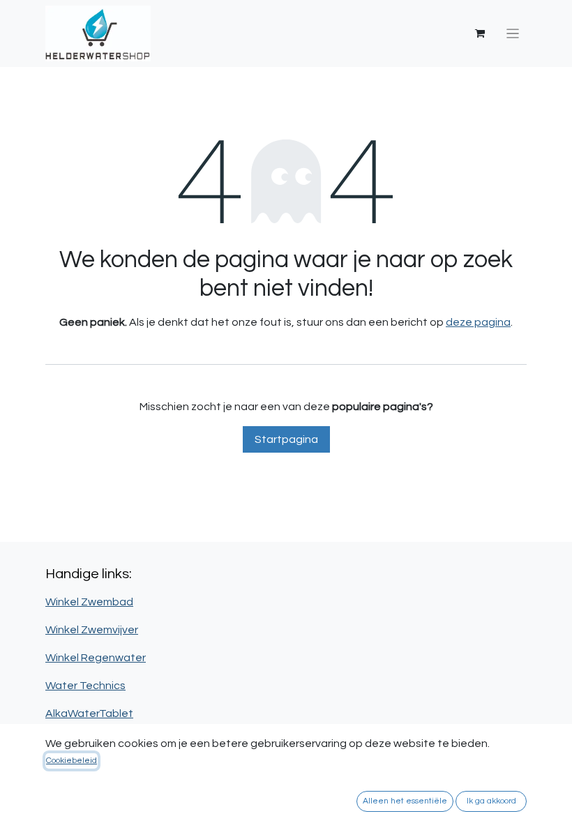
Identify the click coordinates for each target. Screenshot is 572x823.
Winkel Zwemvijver (91, 629)
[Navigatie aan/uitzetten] (513, 34)
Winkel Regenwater (95, 657)
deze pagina (478, 322)
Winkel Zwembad (89, 601)
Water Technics (85, 685)
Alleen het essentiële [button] (405, 801)
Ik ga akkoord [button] (491, 801)
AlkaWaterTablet (89, 713)
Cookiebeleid (71, 760)
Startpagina (286, 439)
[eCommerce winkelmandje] (480, 33)
